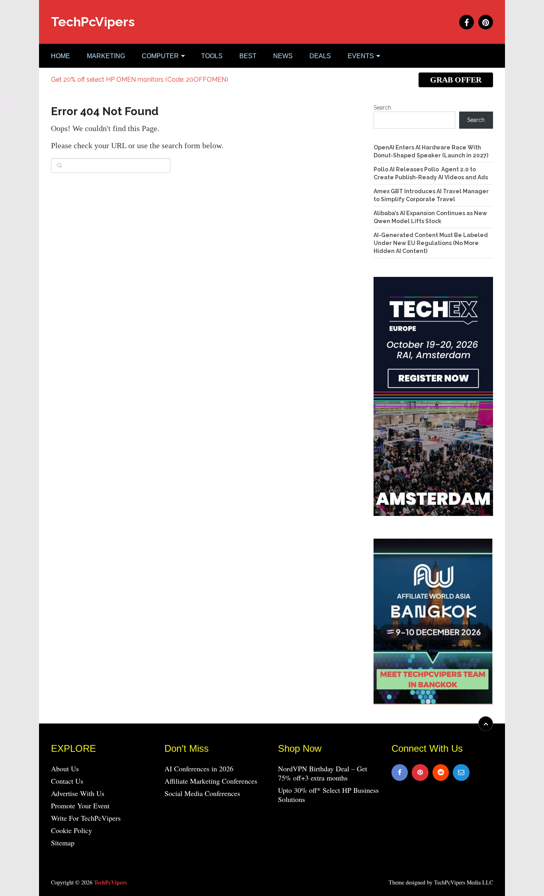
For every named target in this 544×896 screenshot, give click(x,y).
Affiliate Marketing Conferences (210, 781)
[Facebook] (399, 772)
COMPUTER (160, 56)
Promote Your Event (80, 805)
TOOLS (212, 56)
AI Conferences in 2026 (198, 768)
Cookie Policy (71, 830)
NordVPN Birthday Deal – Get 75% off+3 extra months (322, 773)
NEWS (283, 56)
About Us (65, 768)
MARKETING (106, 56)
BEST (247, 56)
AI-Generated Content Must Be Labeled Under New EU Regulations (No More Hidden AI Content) (431, 243)
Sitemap (62, 842)
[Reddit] (440, 772)
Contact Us (67, 781)
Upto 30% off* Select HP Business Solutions (328, 794)
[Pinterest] (420, 772)
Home (60, 56)
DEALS (320, 56)
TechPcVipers (93, 22)
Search (382, 107)
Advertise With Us (77, 793)
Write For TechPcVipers (86, 818)
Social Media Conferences (202, 793)
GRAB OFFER (455, 79)
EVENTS (361, 56)
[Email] (461, 772)
